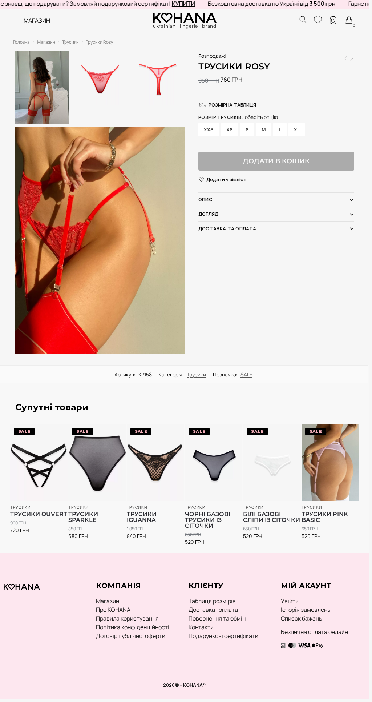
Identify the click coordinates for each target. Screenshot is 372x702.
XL (297, 129)
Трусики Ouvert (38, 514)
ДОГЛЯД (208, 214)
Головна (21, 42)
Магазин (46, 42)
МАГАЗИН (37, 20)
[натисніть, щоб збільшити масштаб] (100, 240)
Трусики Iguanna (142, 517)
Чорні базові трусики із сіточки (207, 520)
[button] (226, 179)
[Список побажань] (51, 433)
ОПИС (205, 199)
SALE (246, 374)
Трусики (70, 42)
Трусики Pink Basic (325, 517)
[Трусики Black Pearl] (346, 58)
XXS (209, 129)
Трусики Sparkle (83, 517)
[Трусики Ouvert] (351, 58)
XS (229, 129)
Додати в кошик (276, 161)
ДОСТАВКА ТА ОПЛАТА (227, 228)
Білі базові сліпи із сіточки (271, 517)
